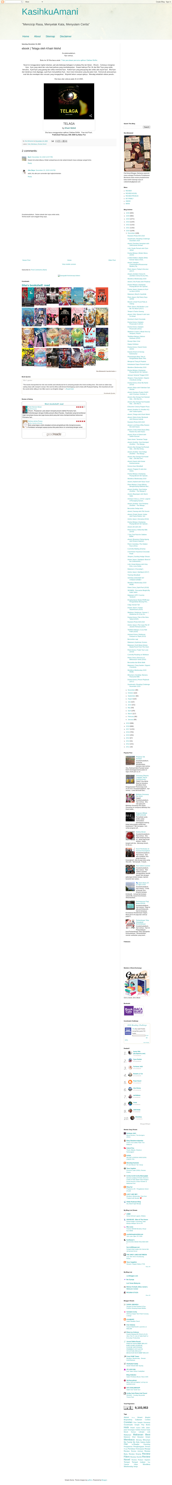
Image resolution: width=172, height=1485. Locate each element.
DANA (128, 1155)
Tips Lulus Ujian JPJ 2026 (134, 1236)
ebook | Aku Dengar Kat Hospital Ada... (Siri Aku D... (139, 403)
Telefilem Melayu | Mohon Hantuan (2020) (136, 337)
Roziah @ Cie (138, 1074)
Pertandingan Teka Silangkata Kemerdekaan (142, 922)
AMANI (128, 201)
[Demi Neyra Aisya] (77, 325)
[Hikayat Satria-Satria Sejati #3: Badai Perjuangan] (77, 367)
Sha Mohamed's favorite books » (106, 371)
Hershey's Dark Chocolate (136, 319)
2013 (128, 741)
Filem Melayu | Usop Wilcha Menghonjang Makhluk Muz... (139, 485)
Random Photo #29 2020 (136, 422)
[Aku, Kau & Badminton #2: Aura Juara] (89, 305)
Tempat (127, 1462)
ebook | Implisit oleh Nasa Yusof (138, 482)
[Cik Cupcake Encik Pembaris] (65, 345)
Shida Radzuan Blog (133, 1202)
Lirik (148, 1432)
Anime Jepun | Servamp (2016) (138, 519)
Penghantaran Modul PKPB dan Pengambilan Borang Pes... (138, 601)
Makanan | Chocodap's (135, 569)
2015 (128, 735)
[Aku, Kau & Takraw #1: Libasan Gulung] (65, 305)
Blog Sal (129, 1187)
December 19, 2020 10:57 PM (42, 157)
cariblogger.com (132, 1276)
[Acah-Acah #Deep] (40, 305)
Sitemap (50, 36)
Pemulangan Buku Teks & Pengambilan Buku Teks (137, 357)
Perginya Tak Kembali (140, 757)
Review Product (137, 1460)
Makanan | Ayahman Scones (137, 642)
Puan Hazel (137, 1081)
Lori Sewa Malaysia (133, 1283)
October (131, 693)
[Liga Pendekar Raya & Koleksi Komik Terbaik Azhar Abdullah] (28, 365)
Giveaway (146, 1422)
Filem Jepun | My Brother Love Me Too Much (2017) (138, 307)
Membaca (34, 144)
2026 (128, 213)
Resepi (147, 1449)
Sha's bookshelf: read (36, 285)
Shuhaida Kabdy (132, 1364)
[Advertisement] (69, 238)
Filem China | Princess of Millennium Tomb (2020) (137, 658)
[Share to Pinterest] (66, 141)
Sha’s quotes (27, 380)
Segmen (147, 1460)
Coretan (128, 1422)
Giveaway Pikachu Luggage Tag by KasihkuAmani (142, 777)
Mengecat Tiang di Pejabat (137, 361)
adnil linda (136, 1110)
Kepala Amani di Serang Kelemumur (136, 353)
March (130, 714)
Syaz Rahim (137, 1059)
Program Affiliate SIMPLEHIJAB (141, 814)
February (131, 716)
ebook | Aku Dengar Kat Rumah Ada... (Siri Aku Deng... (138, 448)
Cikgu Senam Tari (134, 605)
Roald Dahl (70, 389)
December (131, 233)
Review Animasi (137, 1451)
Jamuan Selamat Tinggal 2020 (138, 375)
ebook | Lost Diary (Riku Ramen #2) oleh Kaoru (138, 426)
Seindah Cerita (131, 1312)
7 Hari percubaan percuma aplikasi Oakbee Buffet (79, 60)
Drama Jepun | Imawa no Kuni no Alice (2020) (138, 290)
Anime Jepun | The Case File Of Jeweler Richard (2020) (138, 626)
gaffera (90, 1480)
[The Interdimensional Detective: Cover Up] (77, 346)
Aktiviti (126, 1417)
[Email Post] (52, 141)
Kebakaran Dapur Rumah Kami (138, 364)
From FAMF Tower (132, 1356)
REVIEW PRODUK (132, 196)
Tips (149, 1462)
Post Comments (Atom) (39, 270)
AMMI (128, 1214)
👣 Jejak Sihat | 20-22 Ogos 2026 (142, 883)
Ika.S (29, 157)
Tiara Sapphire (131, 1262)
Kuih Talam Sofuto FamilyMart (135, 1371)
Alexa (133, 1417)
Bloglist (147, 1417)
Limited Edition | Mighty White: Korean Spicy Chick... (138, 258)
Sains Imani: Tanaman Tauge (137, 439)
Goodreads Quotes (109, 393)
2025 (128, 216)
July (129, 702)
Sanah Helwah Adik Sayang (134, 1365)
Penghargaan (138, 1446)
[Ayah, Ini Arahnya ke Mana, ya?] (65, 325)
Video (136, 1464)
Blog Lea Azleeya (132, 1332)
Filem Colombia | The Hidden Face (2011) (138, 545)
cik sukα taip (130, 1369)
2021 (128, 228)
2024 (128, 219)
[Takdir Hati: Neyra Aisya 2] (52, 325)
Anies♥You (130, 1148)
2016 (128, 732)
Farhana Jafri (138, 1066)
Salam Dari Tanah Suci (133, 1389)
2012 (128, 744)
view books (146, 1042)
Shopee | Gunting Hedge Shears (139, 556)
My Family (128, 1442)
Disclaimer (66, 36)
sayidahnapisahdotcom (134, 1234)
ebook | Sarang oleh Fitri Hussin (138, 511)
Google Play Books (142, 1425)
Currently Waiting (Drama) (136, 549)
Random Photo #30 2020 (136, 236)
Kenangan (131, 1430)
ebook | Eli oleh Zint (134, 527)
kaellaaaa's (130, 1240)
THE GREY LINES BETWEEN (136, 1255)
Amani (139, 1417)
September (132, 696)
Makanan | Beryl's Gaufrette (137, 294)
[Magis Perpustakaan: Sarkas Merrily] (28, 347)
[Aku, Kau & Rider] (89, 365)
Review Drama (135, 1454)
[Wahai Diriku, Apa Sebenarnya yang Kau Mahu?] (77, 305)
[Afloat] (40, 346)
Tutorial (126, 1464)
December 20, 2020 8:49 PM (45, 170)
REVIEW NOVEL (131, 193)
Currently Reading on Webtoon (138, 655)
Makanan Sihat (129, 1437)
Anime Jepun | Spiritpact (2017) (138, 572)
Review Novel (42, 144)
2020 (128, 231)
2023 (128, 222)
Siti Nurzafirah (131, 1380)
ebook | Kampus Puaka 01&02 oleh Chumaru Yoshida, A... (138, 393)
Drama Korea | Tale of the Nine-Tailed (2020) (138, 618)
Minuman (146, 1440)
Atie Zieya (31, 170)
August (130, 699)
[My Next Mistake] (52, 367)
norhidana (136, 1095)
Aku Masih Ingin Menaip (133, 1203)
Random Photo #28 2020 (136, 622)
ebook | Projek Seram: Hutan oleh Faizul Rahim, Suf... (137, 515)
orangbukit (130, 1319)
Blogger (104, 1480)
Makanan (127, 1435)
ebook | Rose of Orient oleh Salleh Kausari (137, 435)
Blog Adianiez (131, 1375)
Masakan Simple (143, 1437)
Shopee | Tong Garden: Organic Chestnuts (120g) (138, 379)
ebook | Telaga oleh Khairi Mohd (139, 414)
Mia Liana (129, 1227)
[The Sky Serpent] (52, 346)
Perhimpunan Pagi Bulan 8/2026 (142, 902)
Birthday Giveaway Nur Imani (142, 795)
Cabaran (138, 1420)
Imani (132, 1428)
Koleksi (138, 1430)
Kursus (133, 1432)
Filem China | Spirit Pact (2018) (138, 587)
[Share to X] (61, 141)
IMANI (128, 204)
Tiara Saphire (131, 1168)
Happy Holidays (133, 344)
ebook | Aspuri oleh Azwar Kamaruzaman (136, 462)
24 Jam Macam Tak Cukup (134, 1165)
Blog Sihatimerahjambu (134, 1141)
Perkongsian (140, 1449)
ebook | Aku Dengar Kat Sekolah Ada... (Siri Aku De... (139, 398)
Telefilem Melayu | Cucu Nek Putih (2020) (137, 630)
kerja (136, 1466)
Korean (143, 1430)
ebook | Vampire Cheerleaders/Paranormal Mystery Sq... (137, 264)
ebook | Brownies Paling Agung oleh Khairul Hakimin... (138, 540)
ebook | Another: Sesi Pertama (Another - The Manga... (138, 504)
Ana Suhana (130, 1325)
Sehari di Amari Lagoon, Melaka (136, 1216)
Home (25, 36)
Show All (148, 1266)
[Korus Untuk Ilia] (102, 304)
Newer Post (26, 260)
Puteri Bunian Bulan (35, 407)
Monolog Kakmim (132, 1163)
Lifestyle (141, 1432)
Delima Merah (141, 832)
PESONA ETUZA (132, 1292)
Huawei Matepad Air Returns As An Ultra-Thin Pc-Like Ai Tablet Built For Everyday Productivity (137, 1336)
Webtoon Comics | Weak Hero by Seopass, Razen (139, 332)
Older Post (112, 260)
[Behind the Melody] (28, 326)
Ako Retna (137, 1088)
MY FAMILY (129, 198)
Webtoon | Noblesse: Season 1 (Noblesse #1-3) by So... (138, 613)
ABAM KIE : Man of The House (137, 1219)
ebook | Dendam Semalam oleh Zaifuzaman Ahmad (138, 244)
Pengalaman (128, 1446)
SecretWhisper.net (133, 1247)
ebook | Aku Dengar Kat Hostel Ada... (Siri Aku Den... (138, 457)
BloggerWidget (145, 1124)
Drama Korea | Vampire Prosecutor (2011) (136, 328)
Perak (125, 1449)
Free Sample (138, 1422)
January (131, 719)
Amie (135, 1102)
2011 (128, 747)
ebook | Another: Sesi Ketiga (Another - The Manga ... (137, 453)
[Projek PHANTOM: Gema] (89, 327)
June (130, 705)
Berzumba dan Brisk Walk (136, 662)
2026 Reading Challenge (137, 1025)
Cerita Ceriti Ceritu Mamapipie (137, 1176)
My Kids (136, 1442)
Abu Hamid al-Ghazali (36, 423)
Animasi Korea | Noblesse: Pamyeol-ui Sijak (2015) (137, 635)
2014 (128, 738)
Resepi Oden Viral (134, 341)
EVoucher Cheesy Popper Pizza (138, 407)
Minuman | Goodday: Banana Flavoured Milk (138, 676)
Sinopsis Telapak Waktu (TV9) (135, 1264)
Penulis (147, 1446)
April (129, 711)
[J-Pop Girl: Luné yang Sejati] (40, 326)
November (131, 690)
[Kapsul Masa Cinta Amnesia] (102, 325)
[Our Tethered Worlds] (40, 366)
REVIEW (129, 191)
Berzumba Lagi (133, 639)
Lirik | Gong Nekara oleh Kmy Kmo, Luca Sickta (138, 565)
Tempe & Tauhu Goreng (136, 311)
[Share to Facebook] (63, 141)
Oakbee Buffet (145, 1442)
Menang (139, 1440)
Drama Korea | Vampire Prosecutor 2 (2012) (136, 323)
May (129, 708)
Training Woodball (134, 575)
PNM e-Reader (131, 1444)
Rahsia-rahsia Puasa (35, 421)
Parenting (147, 1444)
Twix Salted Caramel (143, 866)
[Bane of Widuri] (102, 346)
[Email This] (56, 141)
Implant (138, 1427)
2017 (128, 729)
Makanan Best (141, 1434)
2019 (128, 723)
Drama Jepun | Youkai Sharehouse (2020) (135, 608)
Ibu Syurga (130, 1279)
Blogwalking (128, 1420)
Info (143, 1428)
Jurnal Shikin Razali (133, 1341)
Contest (147, 1420)
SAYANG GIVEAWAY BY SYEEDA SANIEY (136, 579)
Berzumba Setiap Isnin (135, 508)
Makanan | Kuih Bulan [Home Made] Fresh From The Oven (138, 646)
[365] (52, 303)
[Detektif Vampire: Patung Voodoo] (65, 368)
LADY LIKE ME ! (132, 1194)
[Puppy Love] (89, 347)
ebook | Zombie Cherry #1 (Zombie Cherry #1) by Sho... (138, 275)
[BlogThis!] (59, 141)
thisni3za (138, 1117)
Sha (133, 1029)
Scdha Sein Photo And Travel (136, 1393)
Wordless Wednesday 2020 (137, 279)
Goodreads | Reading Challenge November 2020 (139, 685)
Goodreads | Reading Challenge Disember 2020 (139, 239)
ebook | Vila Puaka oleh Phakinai (139, 282)
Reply (30, 163)
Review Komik (136, 1457)
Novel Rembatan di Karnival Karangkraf (143, 850)
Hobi (29, 144)
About (37, 36)
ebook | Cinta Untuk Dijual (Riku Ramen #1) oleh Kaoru (138, 430)
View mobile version (69, 264)
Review (127, 1451)
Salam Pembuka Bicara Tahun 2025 (137, 1377)
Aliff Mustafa (33, 409)
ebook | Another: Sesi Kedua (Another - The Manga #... (137, 490)
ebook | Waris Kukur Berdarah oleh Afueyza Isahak (138, 418)
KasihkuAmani (50, 12)
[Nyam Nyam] (102, 360)
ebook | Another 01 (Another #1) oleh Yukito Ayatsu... (138, 410)
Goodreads (128, 1425)
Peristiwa (131, 1449)
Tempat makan (138, 1462)
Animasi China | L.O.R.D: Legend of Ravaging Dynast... (139, 500)
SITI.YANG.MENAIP (133, 1388)
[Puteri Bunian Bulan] (28, 306)
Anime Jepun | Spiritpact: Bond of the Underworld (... (139, 560)
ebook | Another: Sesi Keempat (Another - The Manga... (138, 443)
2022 (128, 225)
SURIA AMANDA (132, 1304)
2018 (128, 726)
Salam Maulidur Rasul (133, 1321)
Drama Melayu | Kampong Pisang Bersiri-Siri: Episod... (138, 285)
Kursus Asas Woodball (135, 466)
